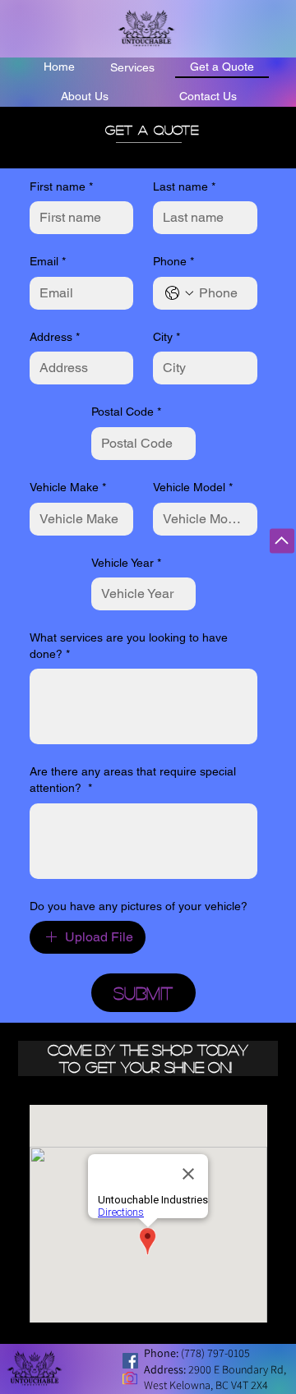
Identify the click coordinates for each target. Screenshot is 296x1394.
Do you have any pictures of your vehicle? (138, 906)
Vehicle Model (193, 487)
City (166, 336)
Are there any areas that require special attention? (133, 779)
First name (61, 186)
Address (55, 336)
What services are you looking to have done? (129, 645)
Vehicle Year (126, 562)
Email (48, 261)
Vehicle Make (68, 487)
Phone (173, 261)
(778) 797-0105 (215, 1353)
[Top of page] (282, 541)
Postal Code (126, 411)
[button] (132, 66)
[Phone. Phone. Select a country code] (179, 293)
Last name (184, 186)
